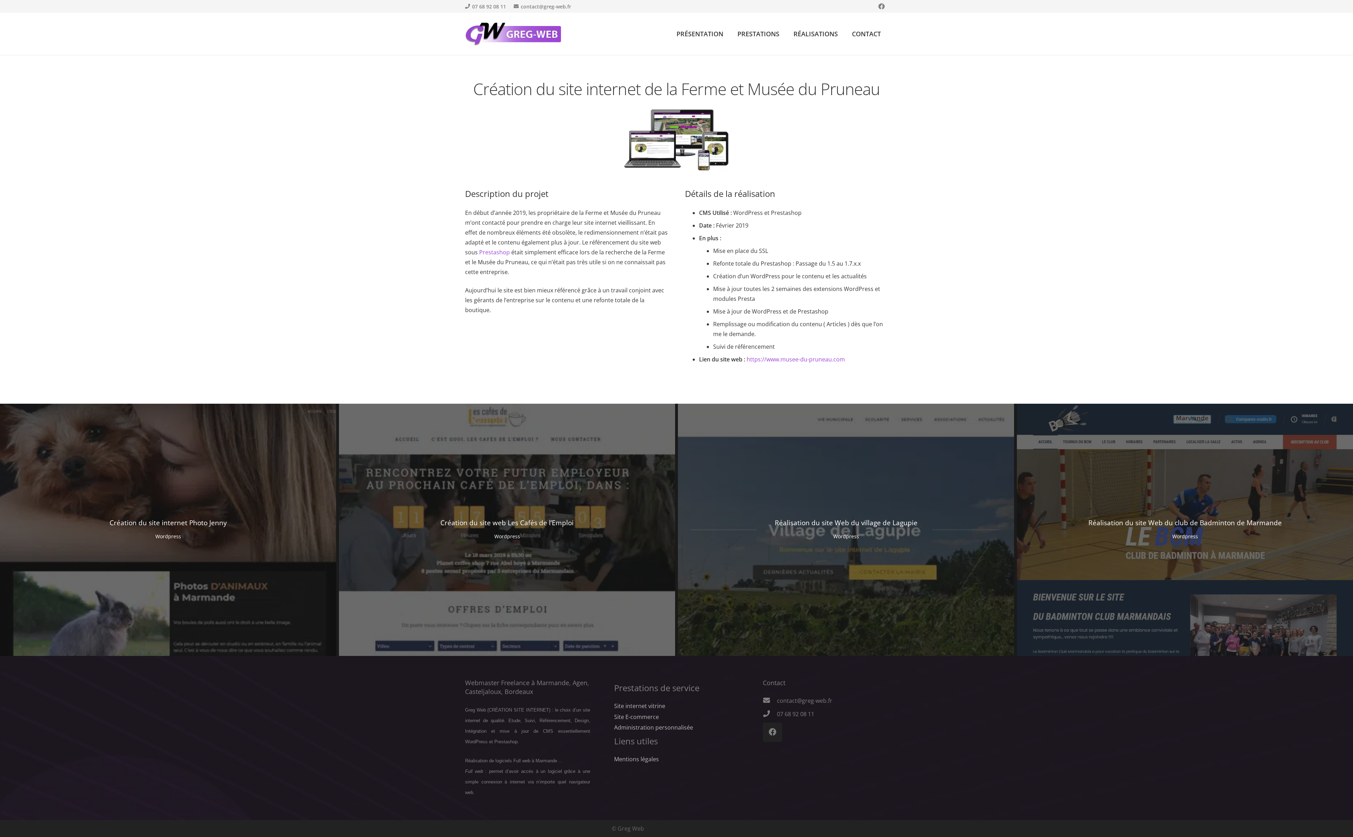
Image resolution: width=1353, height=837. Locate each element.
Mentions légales (636, 759)
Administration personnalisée (653, 727)
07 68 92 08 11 (795, 714)
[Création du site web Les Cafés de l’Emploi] (507, 530)
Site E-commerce (636, 717)
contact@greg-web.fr (804, 701)
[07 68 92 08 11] (770, 714)
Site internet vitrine (639, 706)
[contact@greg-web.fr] (770, 701)
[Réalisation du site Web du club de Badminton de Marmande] (1185, 530)
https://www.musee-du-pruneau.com (796, 359)
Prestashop (494, 252)
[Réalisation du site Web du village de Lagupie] (846, 530)
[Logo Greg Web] (513, 33)
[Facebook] (881, 6)
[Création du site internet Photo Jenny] (168, 530)
